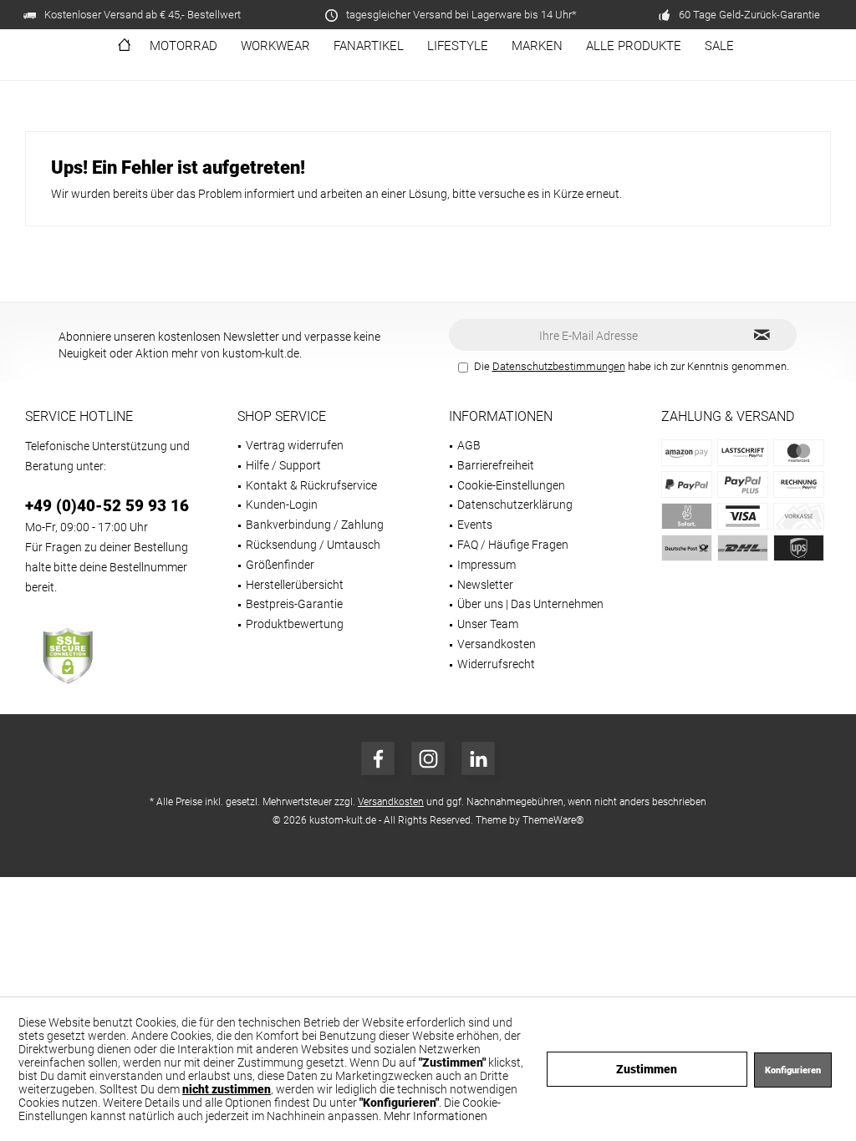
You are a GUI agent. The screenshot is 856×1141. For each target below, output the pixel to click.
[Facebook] (378, 758)
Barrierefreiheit (495, 465)
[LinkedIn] (478, 758)
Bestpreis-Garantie (294, 604)
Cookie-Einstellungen (511, 485)
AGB (469, 445)
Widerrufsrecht (496, 664)
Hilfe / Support (283, 465)
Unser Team (487, 624)
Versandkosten (496, 644)
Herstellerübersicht (295, 584)
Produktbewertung (295, 624)
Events (474, 524)
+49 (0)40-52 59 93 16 (107, 505)
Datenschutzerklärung (515, 504)
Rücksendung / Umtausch (313, 544)
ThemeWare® (553, 820)
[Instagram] (428, 758)
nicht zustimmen (226, 1089)
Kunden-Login (282, 504)
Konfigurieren (793, 1070)
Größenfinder (280, 564)
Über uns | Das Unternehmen (530, 604)
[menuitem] (124, 46)
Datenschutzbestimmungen (558, 366)
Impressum (486, 564)
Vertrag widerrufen (295, 445)
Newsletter (485, 584)
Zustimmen (646, 1069)
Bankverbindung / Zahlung (315, 524)
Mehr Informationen (435, 1116)
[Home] (124, 46)
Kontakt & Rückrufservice (311, 485)
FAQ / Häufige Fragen (512, 544)
